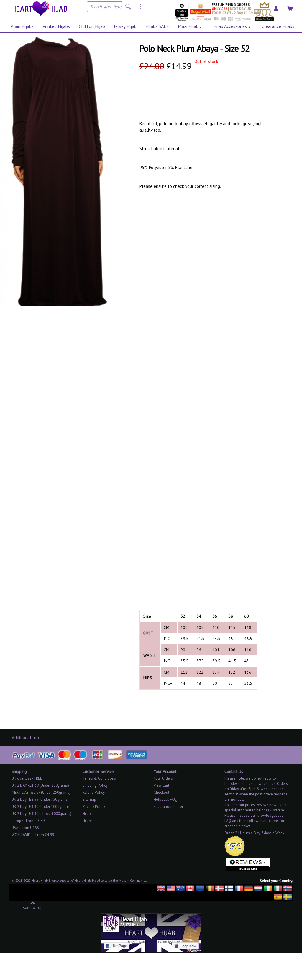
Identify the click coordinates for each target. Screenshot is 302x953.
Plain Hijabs (22, 26)
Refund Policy (94, 792)
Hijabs (88, 820)
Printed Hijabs (56, 26)
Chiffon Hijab (92, 26)
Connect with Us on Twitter (261, 755)
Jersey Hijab (125, 26)
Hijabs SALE (157, 26)
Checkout (161, 792)
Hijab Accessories (230, 26)
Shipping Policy (95, 785)
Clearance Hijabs (278, 26)
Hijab (87, 813)
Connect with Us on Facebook (249, 755)
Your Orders (163, 778)
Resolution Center (168, 806)
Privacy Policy (94, 806)
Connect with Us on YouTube (285, 755)
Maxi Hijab (188, 26)
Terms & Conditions (99, 778)
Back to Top (32, 907)
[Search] (128, 6)
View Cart (161, 785)
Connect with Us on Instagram (273, 755)
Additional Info (26, 737)
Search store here (105, 6)
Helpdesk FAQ (165, 799)
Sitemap (89, 799)
